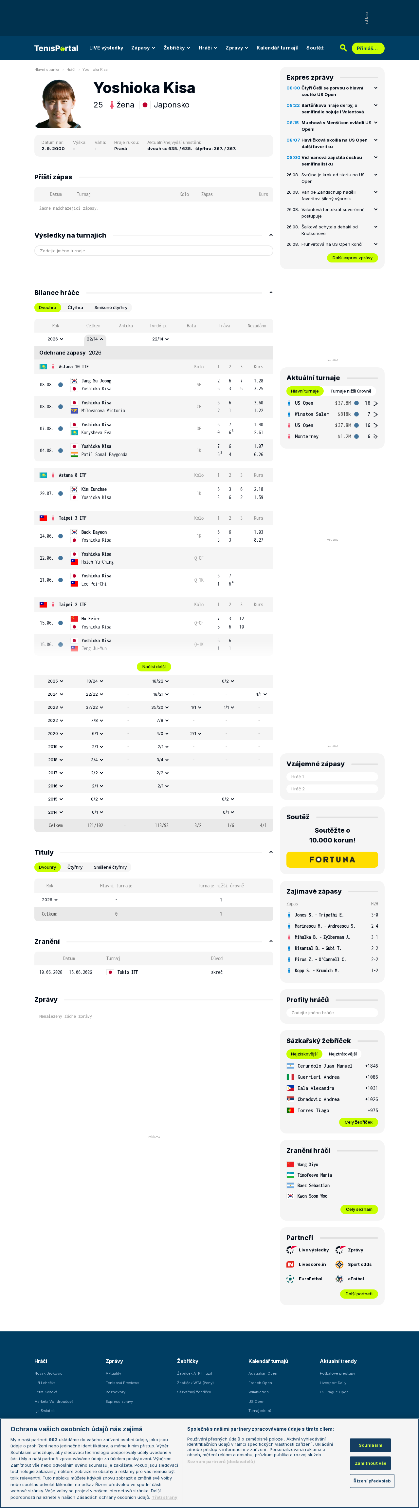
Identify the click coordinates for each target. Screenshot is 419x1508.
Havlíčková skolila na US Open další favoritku (334, 143)
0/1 (95, 812)
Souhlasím (370, 1445)
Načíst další (154, 666)
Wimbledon (258, 1392)
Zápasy (140, 47)
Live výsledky (314, 1249)
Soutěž (315, 47)
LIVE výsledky (106, 47)
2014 (53, 812)
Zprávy (234, 47)
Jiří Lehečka (45, 1383)
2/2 (94, 772)
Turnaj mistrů (259, 1410)
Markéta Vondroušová (54, 1401)
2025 (52, 681)
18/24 (92, 681)
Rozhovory (115, 1392)
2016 (53, 785)
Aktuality (113, 1373)
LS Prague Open (334, 1392)
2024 (52, 694)
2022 (52, 720)
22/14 (92, 338)
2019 (53, 746)
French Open (260, 1383)
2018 (53, 759)
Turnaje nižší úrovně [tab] (351, 391)
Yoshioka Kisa (95, 69)
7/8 (94, 720)
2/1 (193, 733)
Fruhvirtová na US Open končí (331, 244)
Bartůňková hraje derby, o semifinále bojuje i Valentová (332, 108)
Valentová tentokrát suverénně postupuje (333, 213)
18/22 (157, 681)
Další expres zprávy (353, 257)
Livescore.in (312, 1264)
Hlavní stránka (46, 69)
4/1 (259, 694)
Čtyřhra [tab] (75, 307)
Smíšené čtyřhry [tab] (111, 307)
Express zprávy (119, 1401)
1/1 (193, 707)
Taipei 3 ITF (72, 518)
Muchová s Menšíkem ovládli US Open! (336, 126)
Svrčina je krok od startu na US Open (333, 178)
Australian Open (262, 1373)
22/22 (92, 694)
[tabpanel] (153, 575)
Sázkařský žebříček (194, 1392)
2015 (53, 799)
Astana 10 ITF (74, 366)
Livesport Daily (333, 1383)
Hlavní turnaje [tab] (305, 391)
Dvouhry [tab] (47, 867)
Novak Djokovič (48, 1373)
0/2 (225, 681)
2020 (52, 733)
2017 (53, 772)
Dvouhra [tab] (47, 307)
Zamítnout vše (371, 1463)
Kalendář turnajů (278, 47)
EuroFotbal (310, 1278)
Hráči (205, 47)
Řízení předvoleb (372, 1480)
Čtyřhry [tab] (74, 867)
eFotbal (356, 1278)
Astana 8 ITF (72, 475)
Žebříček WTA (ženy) (195, 1383)
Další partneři (359, 1293)
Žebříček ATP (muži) (194, 1373)
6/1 (95, 733)
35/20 (157, 707)
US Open (256, 1401)
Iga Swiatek (44, 1410)
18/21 (158, 694)
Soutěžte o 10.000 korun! (332, 835)
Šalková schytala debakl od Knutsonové (329, 230)
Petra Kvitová (46, 1392)
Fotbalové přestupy (337, 1373)
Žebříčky (174, 47)
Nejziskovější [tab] (304, 1053)
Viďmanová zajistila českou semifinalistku (331, 160)
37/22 (92, 707)
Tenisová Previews (122, 1383)
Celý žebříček (359, 1122)
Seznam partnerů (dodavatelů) (221, 1461)
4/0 (159, 733)
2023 (52, 707)
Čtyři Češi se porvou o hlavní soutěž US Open (332, 91)
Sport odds (360, 1264)
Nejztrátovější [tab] (343, 1053)
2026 (52, 338)
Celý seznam (359, 1209)
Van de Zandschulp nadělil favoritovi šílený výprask (328, 195)
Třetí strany (164, 1496)
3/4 (94, 759)
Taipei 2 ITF (72, 604)
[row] (153, 339)
